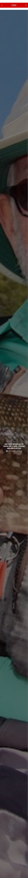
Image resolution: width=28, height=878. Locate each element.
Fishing (14, 441)
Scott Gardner (11, 451)
